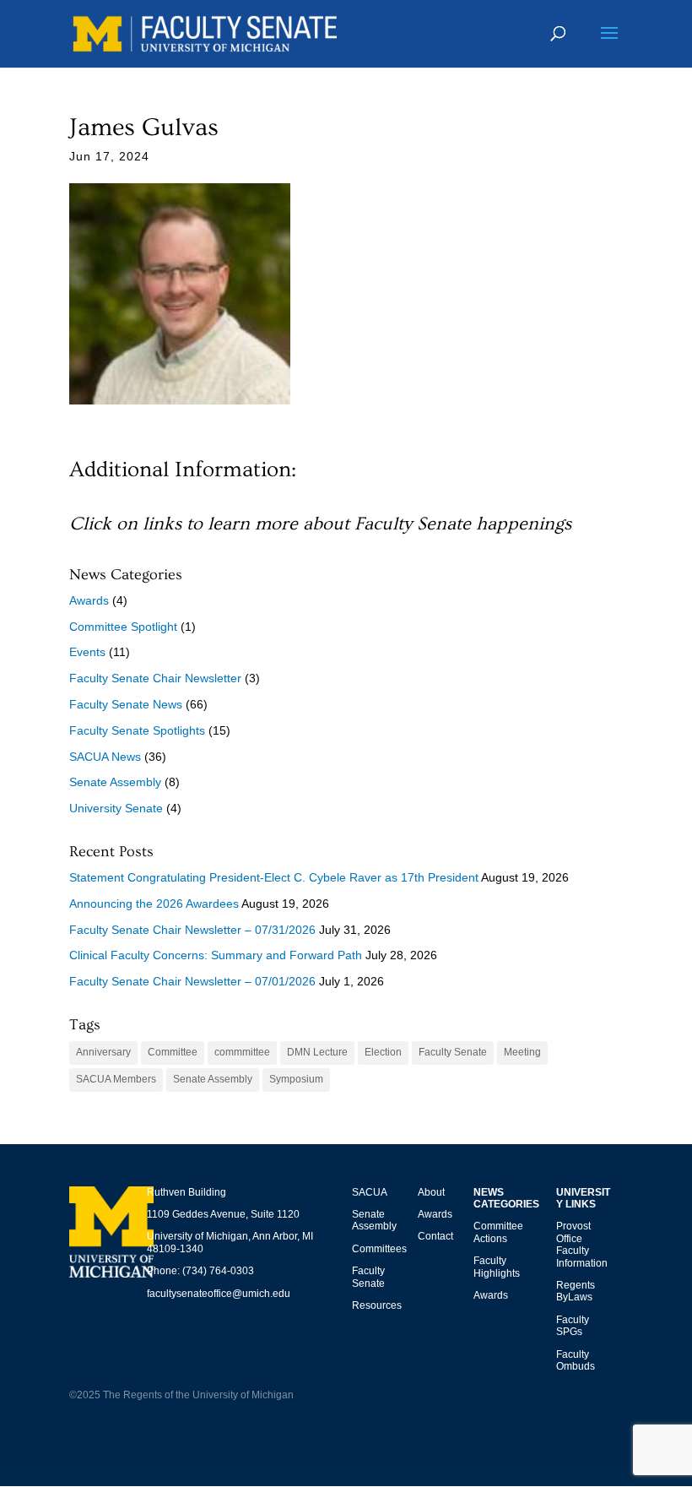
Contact (435, 1236)
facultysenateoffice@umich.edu (218, 1294)
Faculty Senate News (125, 704)
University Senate (116, 808)
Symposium (296, 1079)
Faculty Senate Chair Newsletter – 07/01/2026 (192, 981)
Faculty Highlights (496, 1266)
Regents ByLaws (575, 1291)
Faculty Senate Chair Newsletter (155, 678)
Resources (377, 1305)
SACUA (369, 1192)
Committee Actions (498, 1232)
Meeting (522, 1052)
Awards (89, 600)
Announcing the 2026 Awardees (154, 903)
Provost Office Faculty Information (582, 1244)
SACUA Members (116, 1079)
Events (87, 652)
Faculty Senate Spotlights (137, 730)
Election (383, 1052)
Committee (172, 1052)
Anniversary (103, 1052)
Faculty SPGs (572, 1326)
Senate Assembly (115, 782)
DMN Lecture (317, 1052)
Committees (379, 1249)
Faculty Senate (453, 1052)
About (431, 1192)
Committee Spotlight (123, 626)
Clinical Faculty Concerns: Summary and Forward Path (215, 955)
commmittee (242, 1052)
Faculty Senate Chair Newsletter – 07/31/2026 (192, 929)
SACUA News (105, 756)
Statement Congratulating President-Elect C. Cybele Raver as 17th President (273, 877)
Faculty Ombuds (575, 1360)
